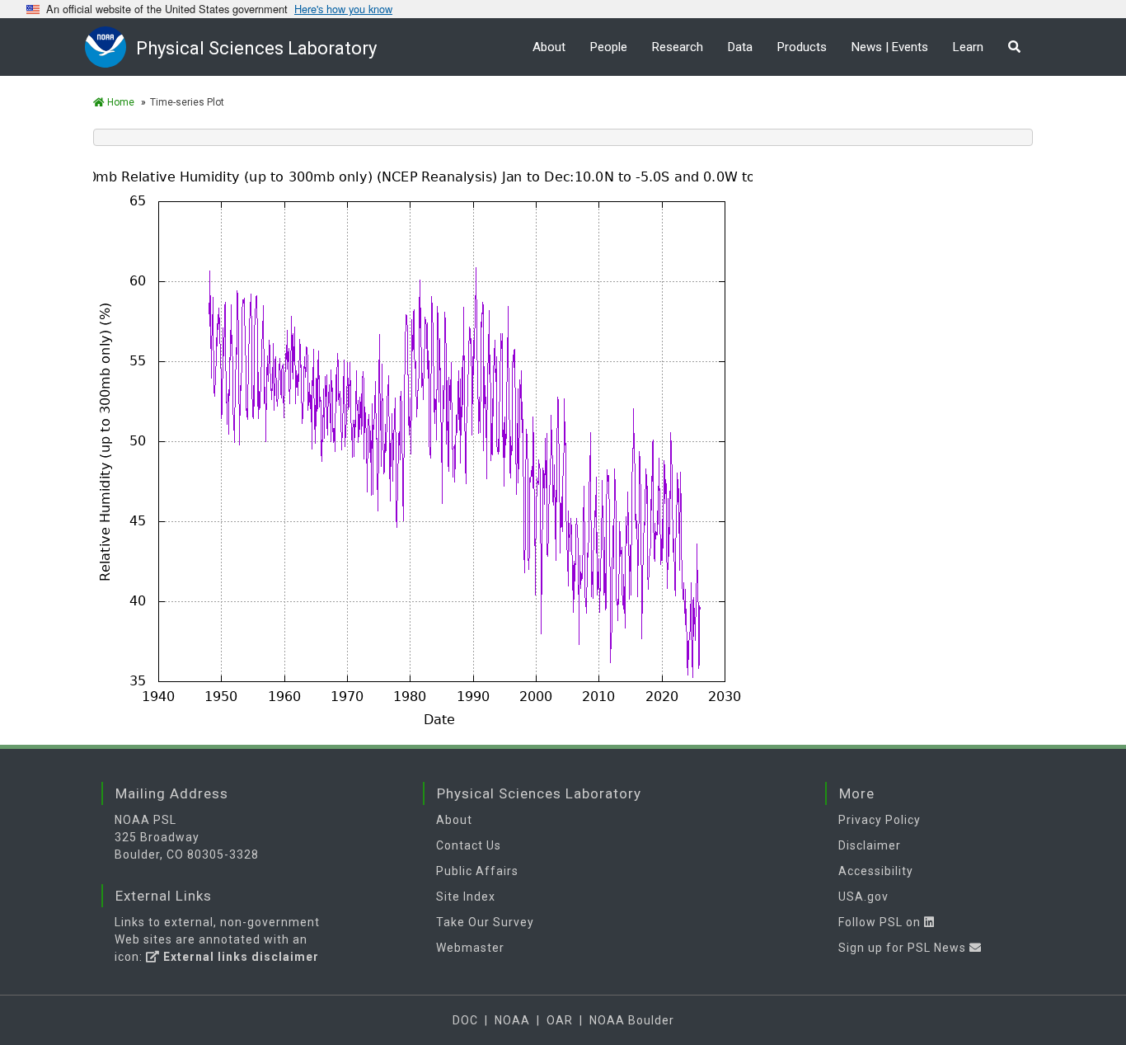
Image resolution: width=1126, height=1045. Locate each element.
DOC (465, 1020)
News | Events (890, 47)
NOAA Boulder (631, 1020)
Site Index (465, 896)
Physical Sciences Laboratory (256, 48)
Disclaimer (869, 845)
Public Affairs (477, 871)
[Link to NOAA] (110, 46)
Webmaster (470, 947)
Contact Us (468, 845)
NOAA (512, 1020)
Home (119, 102)
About (549, 47)
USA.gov (863, 896)
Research (677, 47)
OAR (560, 1020)
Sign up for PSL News (903, 947)
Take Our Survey (485, 922)
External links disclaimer (239, 956)
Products (802, 47)
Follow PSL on (881, 922)
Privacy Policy (879, 819)
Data (740, 47)
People (608, 47)
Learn (968, 47)
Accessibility (875, 871)
